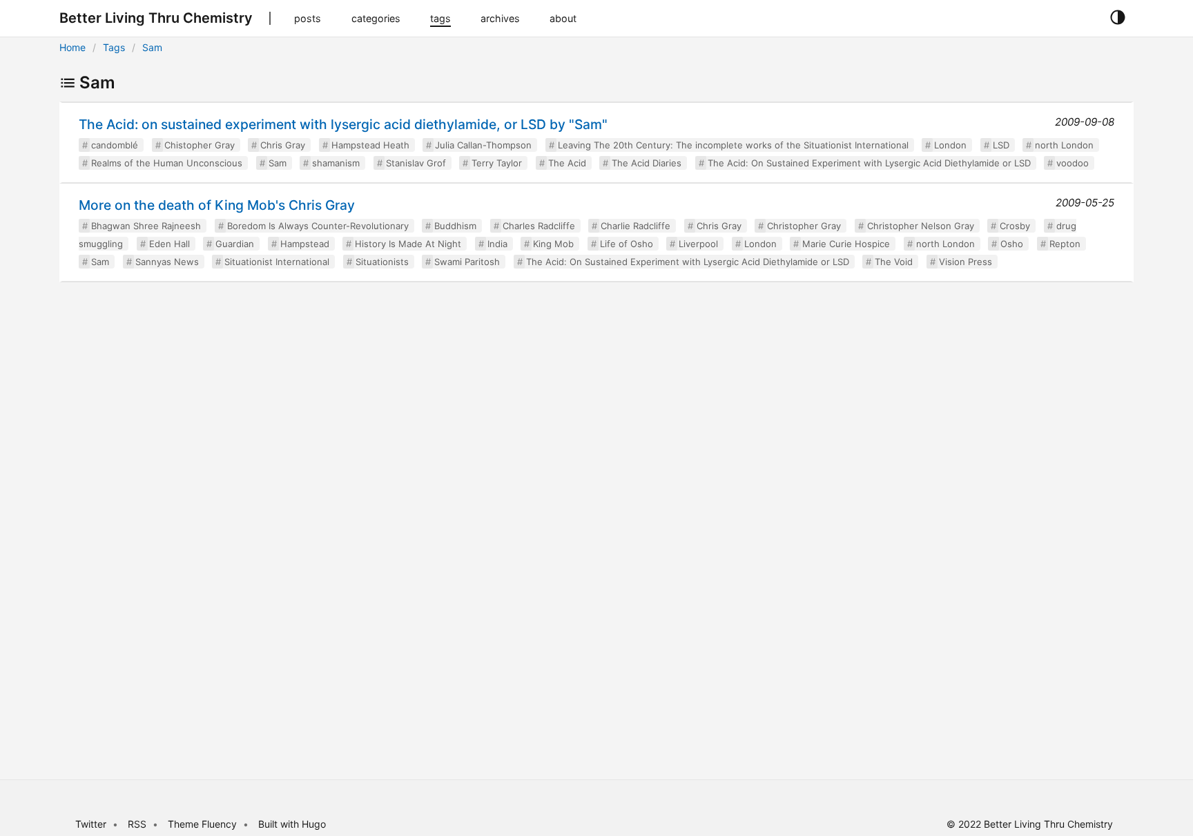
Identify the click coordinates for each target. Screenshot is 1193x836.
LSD (1001, 144)
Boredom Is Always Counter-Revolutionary (318, 225)
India (497, 243)
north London (1064, 144)
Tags (114, 47)
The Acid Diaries (646, 162)
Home (72, 47)
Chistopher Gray (199, 144)
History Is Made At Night (408, 243)
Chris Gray (282, 144)
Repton (1064, 243)
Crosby (1015, 225)
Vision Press (965, 261)
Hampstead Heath (370, 144)
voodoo (1072, 162)
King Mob (553, 243)
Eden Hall (169, 243)
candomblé (114, 144)
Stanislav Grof (416, 162)
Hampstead (304, 243)
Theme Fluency (204, 824)
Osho (1011, 243)
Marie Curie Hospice (846, 243)
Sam (152, 47)
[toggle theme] (1117, 18)
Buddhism (455, 225)
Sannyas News (167, 261)
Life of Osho (626, 243)
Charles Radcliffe (539, 225)
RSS (137, 824)
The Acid (567, 162)
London (950, 144)
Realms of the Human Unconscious (166, 162)
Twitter (90, 824)
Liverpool (698, 243)
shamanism (336, 162)
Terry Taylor (497, 162)
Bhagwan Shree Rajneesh (146, 225)
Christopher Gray (804, 225)
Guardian (234, 243)
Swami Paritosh (467, 261)
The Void (894, 261)
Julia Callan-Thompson (483, 144)
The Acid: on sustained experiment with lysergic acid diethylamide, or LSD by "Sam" (343, 124)
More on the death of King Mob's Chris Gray (217, 205)
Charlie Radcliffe (635, 225)
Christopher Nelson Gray (920, 225)
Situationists (382, 261)
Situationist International (276, 261)
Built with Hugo (292, 824)
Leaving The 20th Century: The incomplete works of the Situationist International (733, 144)
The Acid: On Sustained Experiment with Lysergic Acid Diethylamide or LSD (869, 162)
